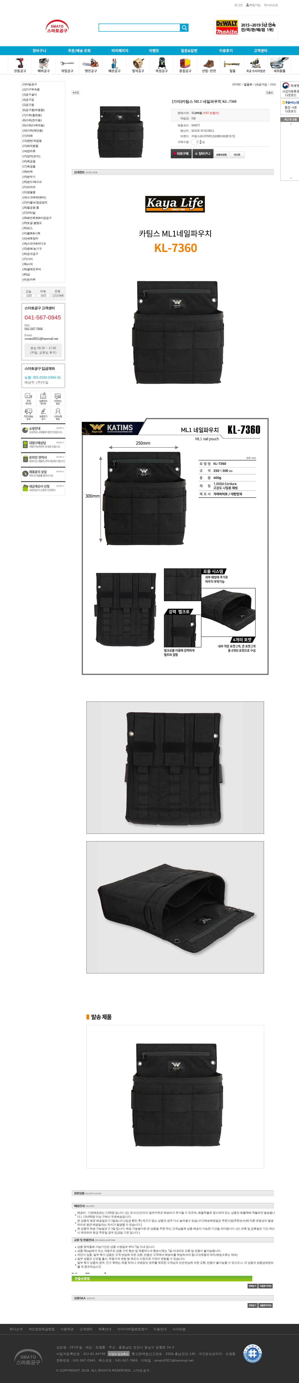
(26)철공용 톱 (30, 207)
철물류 (248, 84)
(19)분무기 (29, 176)
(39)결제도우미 (31, 269)
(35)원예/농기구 (32, 248)
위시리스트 (271, 5)
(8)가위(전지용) (32, 120)
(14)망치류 (29, 151)
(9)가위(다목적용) (33, 125)
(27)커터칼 (29, 212)
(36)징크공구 (30, 253)
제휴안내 (104, 1329)
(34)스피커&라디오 (34, 243)
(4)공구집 (28, 99)
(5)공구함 (28, 104)
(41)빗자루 (29, 279)
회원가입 (254, 5)
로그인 (238, 5)
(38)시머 (27, 264)
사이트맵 (178, 1329)
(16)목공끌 (29, 161)
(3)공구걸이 (29, 94)
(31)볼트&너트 (31, 233)
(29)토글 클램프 (32, 223)
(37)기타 (27, 259)
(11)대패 (27, 135)
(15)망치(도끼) (31, 156)
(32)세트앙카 (30, 238)
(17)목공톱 (29, 166)
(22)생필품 (29, 192)
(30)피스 (27, 228)
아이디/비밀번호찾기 (132, 1329)
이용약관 (67, 1329)
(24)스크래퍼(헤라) (34, 197)
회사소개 (16, 1329)
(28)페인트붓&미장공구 (37, 218)
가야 (273, 84)
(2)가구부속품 (31, 89)
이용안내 (160, 1329)
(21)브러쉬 (29, 187)
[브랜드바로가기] (224, 136)
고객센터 (86, 1329)
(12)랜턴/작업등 (32, 140)
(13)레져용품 (30, 146)
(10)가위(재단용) (32, 130)
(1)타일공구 (29, 84)
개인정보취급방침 (41, 1329)
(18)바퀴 (27, 171)
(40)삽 (26, 274)
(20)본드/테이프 (32, 182)
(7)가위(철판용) (32, 115)
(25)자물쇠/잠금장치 (34, 202)
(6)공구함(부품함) (33, 110)
